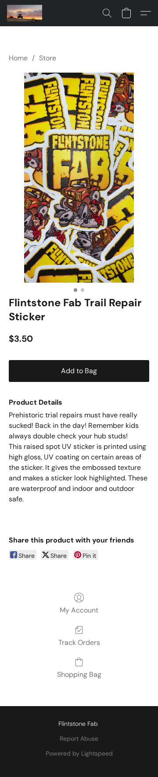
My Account (79, 610)
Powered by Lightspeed (79, 753)
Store (47, 58)
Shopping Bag (79, 674)
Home (18, 58)
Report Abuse (79, 738)
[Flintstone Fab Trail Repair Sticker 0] (79, 178)
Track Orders (79, 642)
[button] (25, 13)
